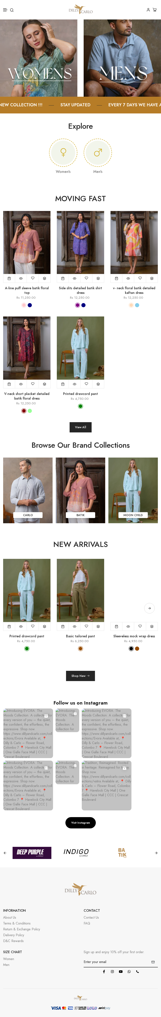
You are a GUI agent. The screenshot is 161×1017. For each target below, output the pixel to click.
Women (8, 959)
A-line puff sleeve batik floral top (27, 290)
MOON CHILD (80, 515)
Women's (63, 171)
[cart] (155, 10)
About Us (9, 917)
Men (6, 964)
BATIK (28, 515)
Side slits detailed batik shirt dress (80, 290)
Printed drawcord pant (80, 394)
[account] (148, 10)
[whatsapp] (129, 971)
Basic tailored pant (80, 636)
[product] (9, 278)
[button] (5, 10)
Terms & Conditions (17, 923)
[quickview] (21, 278)
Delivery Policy (13, 935)
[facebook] (104, 971)
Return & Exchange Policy (21, 929)
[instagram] (112, 971)
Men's (98, 171)
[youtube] (121, 971)
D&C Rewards (13, 941)
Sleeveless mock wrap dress (134, 636)
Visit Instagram (80, 823)
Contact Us (91, 917)
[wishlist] (33, 278)
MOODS (133, 515)
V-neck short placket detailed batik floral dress (26, 396)
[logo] (80, 9)
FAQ (87, 923)
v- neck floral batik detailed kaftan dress (134, 290)
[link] (38, 57)
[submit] (153, 962)
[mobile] (137, 971)
